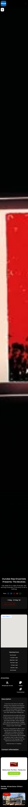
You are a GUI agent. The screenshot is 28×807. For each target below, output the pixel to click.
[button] (25, 3)
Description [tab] (6, 699)
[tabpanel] (14, 724)
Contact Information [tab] (10, 749)
